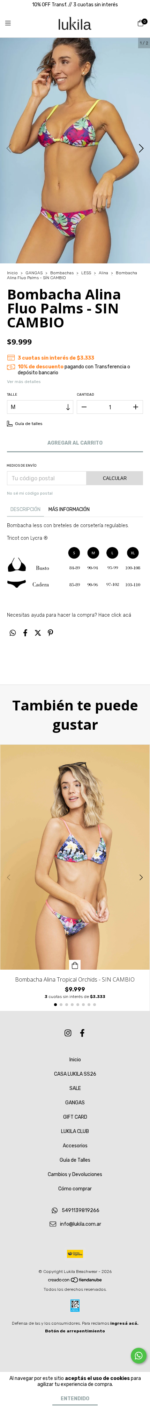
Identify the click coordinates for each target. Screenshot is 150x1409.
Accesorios (75, 1146)
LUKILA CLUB (75, 1131)
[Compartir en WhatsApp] (12, 633)
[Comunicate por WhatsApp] (139, 1356)
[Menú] (12, 23)
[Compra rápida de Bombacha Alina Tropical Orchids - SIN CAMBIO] (75, 965)
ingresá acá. (124, 1323)
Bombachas (62, 272)
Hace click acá (114, 615)
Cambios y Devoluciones (75, 1174)
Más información (69, 509)
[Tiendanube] (75, 1281)
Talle (12, 394)
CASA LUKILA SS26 (75, 1074)
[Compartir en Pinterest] (50, 633)
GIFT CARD (75, 1117)
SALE (75, 1088)
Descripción (25, 509)
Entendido (75, 1399)
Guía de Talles (75, 1160)
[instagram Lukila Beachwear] (68, 1033)
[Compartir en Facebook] (25, 633)
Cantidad (85, 394)
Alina (103, 272)
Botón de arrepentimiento (75, 1331)
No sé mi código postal (30, 493)
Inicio (12, 272)
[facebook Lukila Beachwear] (82, 1033)
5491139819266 (80, 1211)
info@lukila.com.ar (80, 1224)
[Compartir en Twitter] (38, 633)
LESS (86, 272)
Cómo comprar (75, 1189)
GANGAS (34, 272)
